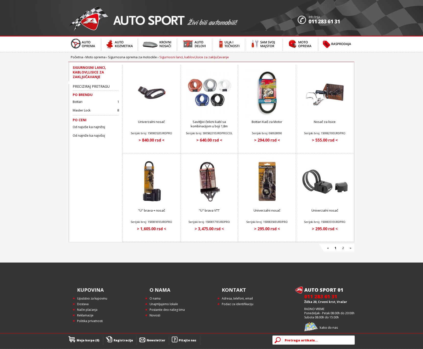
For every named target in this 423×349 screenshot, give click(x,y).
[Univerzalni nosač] (151, 115)
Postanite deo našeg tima (167, 310)
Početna (77, 57)
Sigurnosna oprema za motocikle (132, 57)
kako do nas (329, 327)
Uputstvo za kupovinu (92, 298)
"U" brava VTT (209, 210)
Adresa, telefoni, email (237, 298)
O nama (155, 298)
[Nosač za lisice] (325, 115)
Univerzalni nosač (151, 122)
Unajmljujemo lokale (164, 304)
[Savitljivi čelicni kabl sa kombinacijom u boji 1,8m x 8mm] (209, 115)
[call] (326, 18)
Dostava (83, 304)
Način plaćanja (87, 310)
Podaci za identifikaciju (237, 304)
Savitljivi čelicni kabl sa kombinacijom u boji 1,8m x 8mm (209, 126)
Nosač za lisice (325, 122)
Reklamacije (85, 315)
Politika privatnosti (90, 321)
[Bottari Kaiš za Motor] (267, 115)
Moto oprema (95, 57)
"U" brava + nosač (151, 210)
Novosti (155, 315)
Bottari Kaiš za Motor (267, 122)
